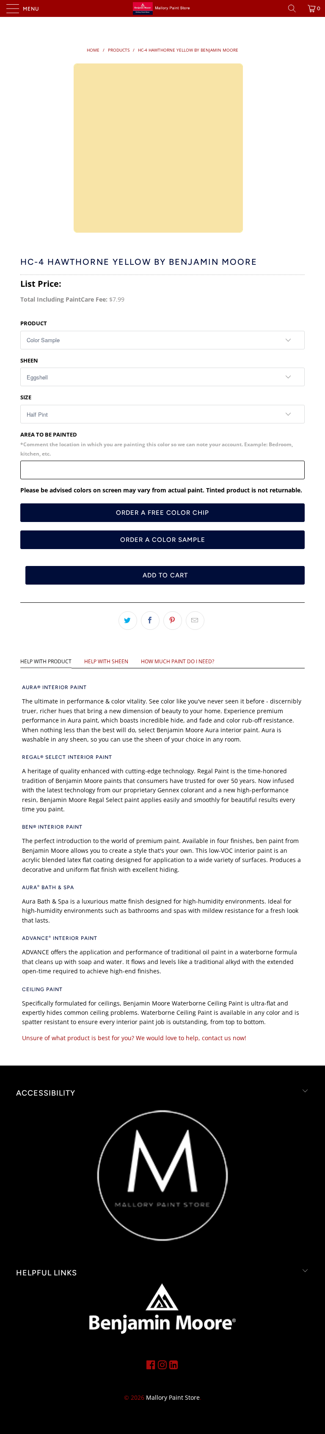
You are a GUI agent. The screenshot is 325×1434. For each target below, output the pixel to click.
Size (25, 397)
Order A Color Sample (162, 540)
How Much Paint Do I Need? (177, 661)
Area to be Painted (156, 444)
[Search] (295, 8)
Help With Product (46, 661)
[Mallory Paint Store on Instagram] (162, 1365)
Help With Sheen (106, 661)
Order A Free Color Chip (162, 512)
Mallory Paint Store (173, 1397)
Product (33, 323)
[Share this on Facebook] (150, 620)
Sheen (29, 360)
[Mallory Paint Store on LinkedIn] (173, 1365)
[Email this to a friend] (195, 620)
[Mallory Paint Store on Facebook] (150, 1365)
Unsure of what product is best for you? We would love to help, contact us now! (134, 1038)
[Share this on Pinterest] (172, 620)
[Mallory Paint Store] (162, 8)
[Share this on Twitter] (127, 620)
